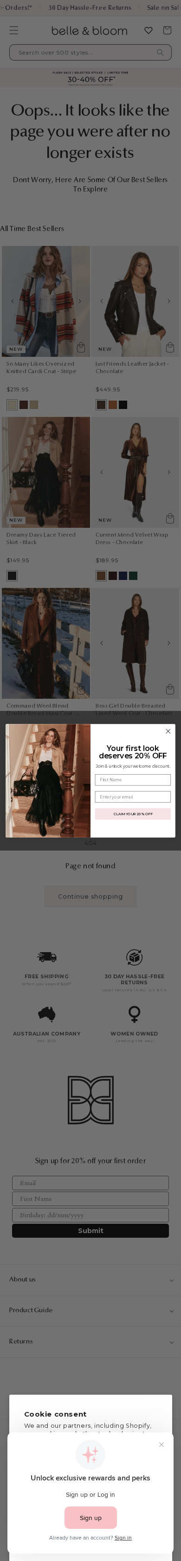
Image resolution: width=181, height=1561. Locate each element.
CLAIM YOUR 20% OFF (133, 813)
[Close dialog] (168, 731)
